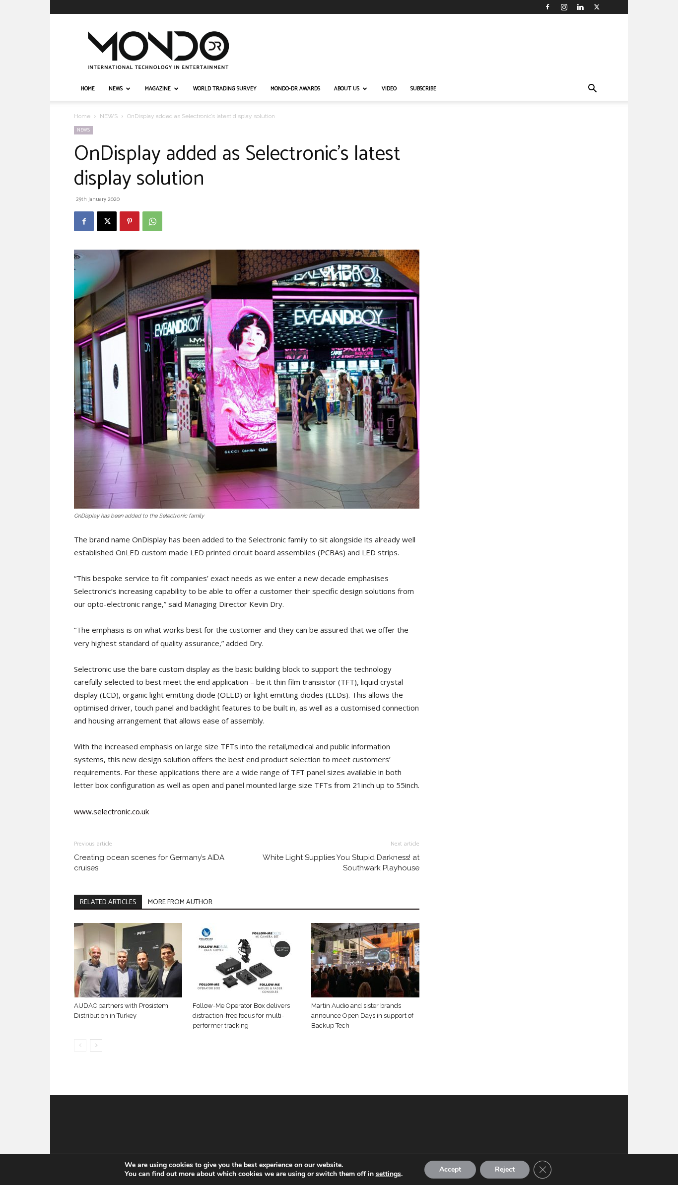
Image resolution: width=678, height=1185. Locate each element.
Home (82, 116)
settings (388, 1174)
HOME (88, 88)
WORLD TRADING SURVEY (225, 88)
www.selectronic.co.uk (111, 811)
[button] (592, 89)
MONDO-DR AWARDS (295, 88)
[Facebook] (547, 7)
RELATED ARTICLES (108, 902)
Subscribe (423, 88)
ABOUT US (346, 88)
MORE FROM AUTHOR (180, 902)
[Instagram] (563, 7)
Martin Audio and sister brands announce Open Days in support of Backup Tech (362, 1015)
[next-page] (96, 1045)
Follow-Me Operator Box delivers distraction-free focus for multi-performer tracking (241, 1015)
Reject (505, 1169)
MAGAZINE (158, 88)
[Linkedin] (580, 7)
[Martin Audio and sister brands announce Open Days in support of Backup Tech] (365, 960)
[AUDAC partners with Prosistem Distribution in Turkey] (128, 960)
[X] (596, 7)
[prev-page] (80, 1045)
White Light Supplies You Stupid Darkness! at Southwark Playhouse (341, 862)
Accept (450, 1169)
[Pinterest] (129, 221)
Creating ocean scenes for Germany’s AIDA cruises (149, 862)
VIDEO (389, 88)
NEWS (116, 88)
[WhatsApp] (152, 221)
